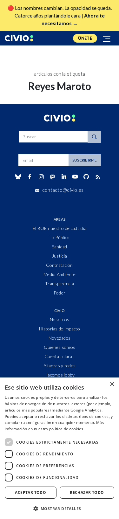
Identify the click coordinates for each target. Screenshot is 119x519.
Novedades (60, 338)
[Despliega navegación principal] (107, 38)
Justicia (59, 256)
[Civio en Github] (86, 176)
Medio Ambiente (59, 274)
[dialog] (59, 448)
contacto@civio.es (63, 190)
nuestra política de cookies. (59, 429)
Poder (59, 292)
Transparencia (59, 283)
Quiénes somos (60, 347)
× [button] (111, 384)
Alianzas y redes (59, 365)
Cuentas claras (59, 356)
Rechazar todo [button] (87, 492)
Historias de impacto (59, 328)
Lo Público (60, 237)
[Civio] (19, 38)
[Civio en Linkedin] (64, 176)
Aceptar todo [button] (30, 492)
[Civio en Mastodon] (52, 176)
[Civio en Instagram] (41, 176)
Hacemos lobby (59, 374)
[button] (59, 508)
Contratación (59, 265)
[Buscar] (94, 137)
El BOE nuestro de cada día (59, 228)
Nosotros (59, 319)
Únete (85, 38)
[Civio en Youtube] (75, 176)
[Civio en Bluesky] (18, 176)
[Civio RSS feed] (97, 176)
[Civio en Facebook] (30, 176)
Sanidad (59, 246)
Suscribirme (84, 160)
